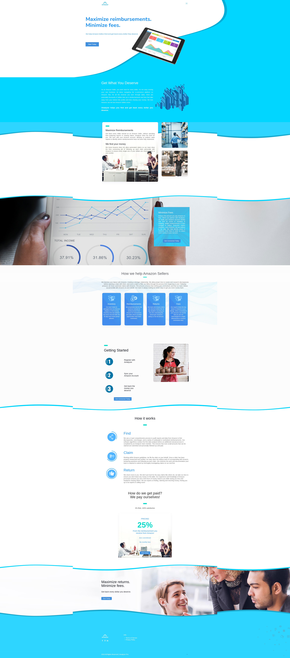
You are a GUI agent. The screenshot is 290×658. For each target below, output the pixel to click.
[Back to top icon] (187, 654)
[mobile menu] (186, 3)
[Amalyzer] (105, 3)
